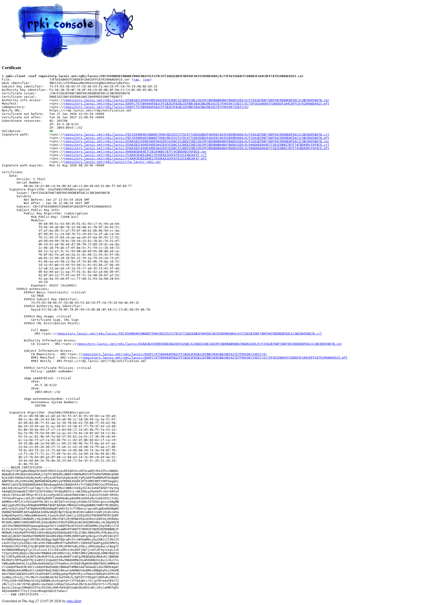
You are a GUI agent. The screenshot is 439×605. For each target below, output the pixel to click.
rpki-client (74, 601)
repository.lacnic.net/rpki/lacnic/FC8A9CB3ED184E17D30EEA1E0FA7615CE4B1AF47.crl (135, 155)
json (146, 79)
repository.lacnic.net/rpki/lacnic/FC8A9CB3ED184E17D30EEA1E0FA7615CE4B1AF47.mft (135, 158)
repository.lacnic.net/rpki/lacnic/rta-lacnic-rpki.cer (112, 162)
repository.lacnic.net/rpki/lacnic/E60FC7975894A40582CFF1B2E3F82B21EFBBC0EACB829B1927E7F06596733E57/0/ (156, 107)
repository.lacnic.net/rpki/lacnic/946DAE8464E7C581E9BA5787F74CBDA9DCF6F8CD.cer (135, 151)
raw (136, 79)
